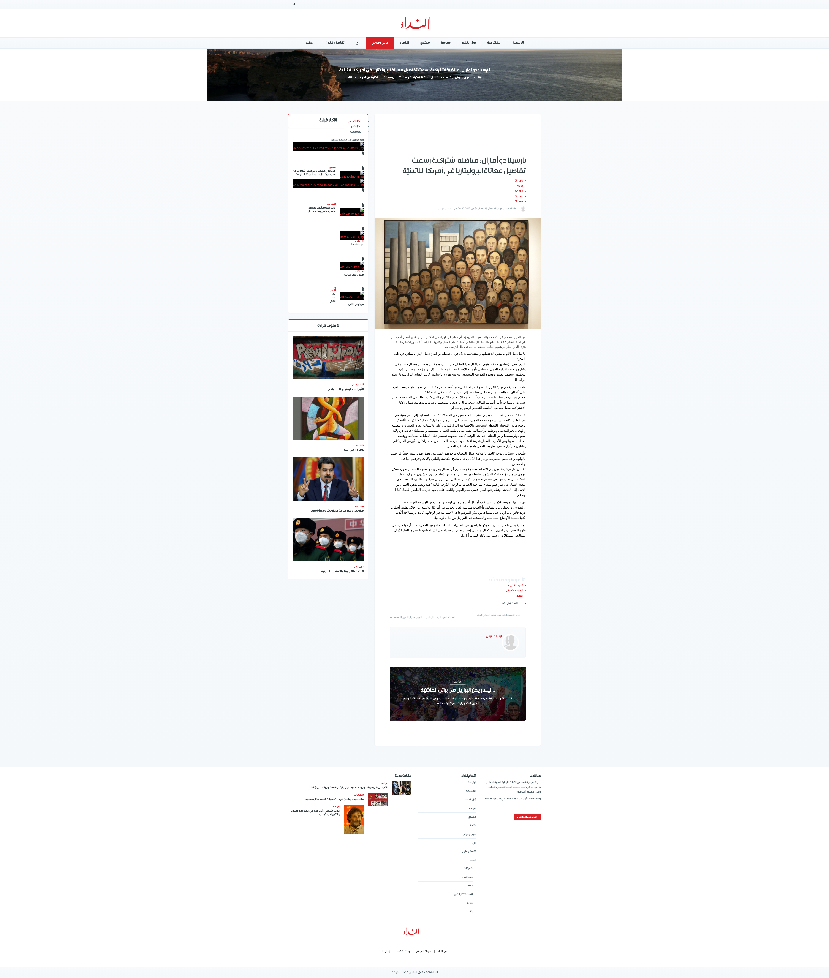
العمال (519, 595)
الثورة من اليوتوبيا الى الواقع (346, 389)
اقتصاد (472, 825)
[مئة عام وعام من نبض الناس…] (352, 296)
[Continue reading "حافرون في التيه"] (328, 418)
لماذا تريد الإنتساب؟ (354, 274)
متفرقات (468, 868)
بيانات (470, 903)
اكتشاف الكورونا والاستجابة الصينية (342, 571)
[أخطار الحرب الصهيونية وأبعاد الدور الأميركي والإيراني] (328, 146)
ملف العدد (467, 877)
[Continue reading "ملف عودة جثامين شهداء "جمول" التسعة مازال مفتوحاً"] (378, 799)
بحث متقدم (403, 951)
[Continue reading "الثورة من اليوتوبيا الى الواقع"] (328, 357)
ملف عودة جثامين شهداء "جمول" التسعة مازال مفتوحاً (334, 799)
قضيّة (470, 885)
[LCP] (414, 23)
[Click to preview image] (458, 273)
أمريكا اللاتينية (515, 585)
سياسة (472, 808)
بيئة (471, 911)
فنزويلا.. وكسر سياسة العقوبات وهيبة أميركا (337, 511)
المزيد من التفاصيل (527, 817)
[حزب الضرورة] (352, 235)
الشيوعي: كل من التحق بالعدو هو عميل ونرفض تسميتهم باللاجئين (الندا (349, 787)
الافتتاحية (471, 791)
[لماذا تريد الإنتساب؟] (352, 266)
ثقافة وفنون (358, 384)
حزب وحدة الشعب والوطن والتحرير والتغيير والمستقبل (322, 209)
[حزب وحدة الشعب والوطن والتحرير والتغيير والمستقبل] (352, 212)
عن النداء (442, 951)
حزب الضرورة (357, 244)
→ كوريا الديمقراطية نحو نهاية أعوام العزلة (501, 615)
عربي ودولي (462, 77)
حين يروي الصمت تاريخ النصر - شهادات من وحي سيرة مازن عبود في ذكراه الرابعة (314, 172)
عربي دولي (444, 208)
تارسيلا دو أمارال (514, 590)
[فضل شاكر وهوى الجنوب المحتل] (328, 183)
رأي (474, 842)
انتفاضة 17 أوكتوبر (463, 894)
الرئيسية (472, 782)
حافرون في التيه (353, 450)
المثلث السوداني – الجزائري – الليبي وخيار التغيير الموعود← (422, 617)
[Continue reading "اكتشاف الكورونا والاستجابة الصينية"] (328, 539)
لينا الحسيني (509, 208)
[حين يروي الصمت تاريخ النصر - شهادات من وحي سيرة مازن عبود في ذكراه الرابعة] (352, 175)
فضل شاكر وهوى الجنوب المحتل (328, 218)
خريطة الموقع (423, 951)
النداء (477, 77)
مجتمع (472, 816)
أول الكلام (470, 799)
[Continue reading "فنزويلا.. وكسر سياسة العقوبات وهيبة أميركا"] (328, 479)
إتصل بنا (386, 951)
